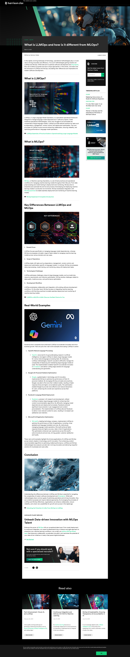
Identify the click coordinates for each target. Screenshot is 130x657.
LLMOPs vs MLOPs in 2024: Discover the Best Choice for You (46, 297)
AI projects (74, 64)
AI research (36, 367)
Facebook (35, 399)
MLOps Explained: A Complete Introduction (40, 197)
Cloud (26, 39)
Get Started (30, 539)
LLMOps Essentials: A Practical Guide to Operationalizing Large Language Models (52, 133)
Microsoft (35, 421)
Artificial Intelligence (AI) (40, 628)
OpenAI (34, 355)
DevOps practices (30, 190)
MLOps (31, 39)
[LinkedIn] (36, 567)
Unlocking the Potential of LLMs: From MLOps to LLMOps (45, 508)
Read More (29, 635)
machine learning (59, 624)
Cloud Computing (28, 628)
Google (34, 377)
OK (101, 653)
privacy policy (90, 80)
